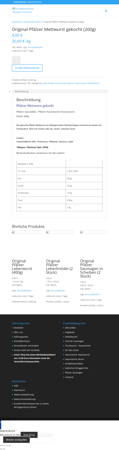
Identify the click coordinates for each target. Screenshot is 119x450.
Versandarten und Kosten (26, 345)
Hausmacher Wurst (32, 21)
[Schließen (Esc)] (1, 445)
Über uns (18, 332)
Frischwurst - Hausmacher (78, 345)
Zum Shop (29, 434)
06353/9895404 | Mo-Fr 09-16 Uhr (27, 2)
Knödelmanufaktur (74, 363)
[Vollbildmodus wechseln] (7, 445)
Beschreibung (21, 91)
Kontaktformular (22, 341)
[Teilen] (4, 445)
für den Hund (71, 350)
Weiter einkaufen (16, 439)
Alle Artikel (49, 83)
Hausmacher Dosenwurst (87, 83)
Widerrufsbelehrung (24, 394)
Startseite (16, 21)
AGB (16, 385)
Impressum (19, 390)
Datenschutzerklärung (25, 399)
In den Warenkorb (27, 68)
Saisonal (69, 377)
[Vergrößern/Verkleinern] (10, 445)
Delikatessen (71, 336)
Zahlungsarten (21, 336)
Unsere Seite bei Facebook (26, 350)
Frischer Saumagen (74, 341)
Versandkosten (35, 47)
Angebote (69, 332)
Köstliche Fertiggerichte (76, 368)
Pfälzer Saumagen (74, 372)
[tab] (59, 91)
